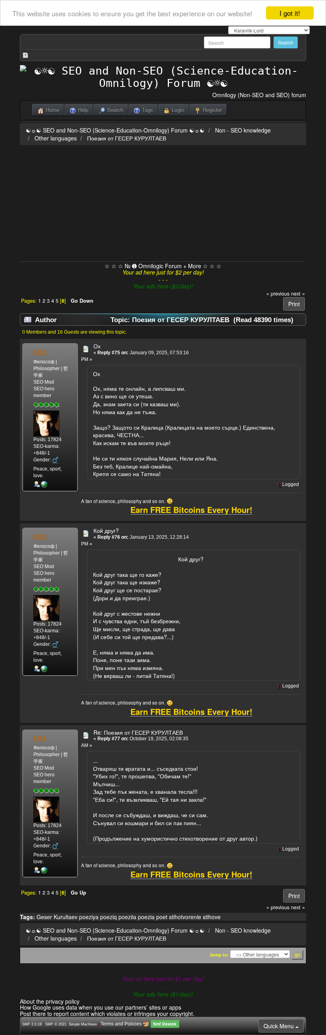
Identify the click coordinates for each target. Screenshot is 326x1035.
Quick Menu (279, 1026)
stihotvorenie (185, 917)
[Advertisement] (163, 201)
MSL (40, 352)
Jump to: (219, 954)
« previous (277, 293)
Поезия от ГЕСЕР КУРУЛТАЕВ (126, 138)
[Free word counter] (44, 484)
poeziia (127, 917)
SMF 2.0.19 (32, 1024)
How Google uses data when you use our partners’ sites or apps (100, 1007)
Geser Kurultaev (57, 917)
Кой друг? (106, 530)
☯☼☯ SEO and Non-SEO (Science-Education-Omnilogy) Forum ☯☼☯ (115, 130)
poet (161, 917)
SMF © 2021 (55, 1024)
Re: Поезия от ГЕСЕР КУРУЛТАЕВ (138, 732)
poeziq (108, 917)
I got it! (289, 13)
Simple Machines (83, 1024)
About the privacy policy (50, 1001)
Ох (97, 346)
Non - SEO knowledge (243, 130)
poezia (146, 917)
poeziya (89, 917)
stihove (212, 917)
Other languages (56, 138)
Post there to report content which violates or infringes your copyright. (107, 1014)
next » (298, 293)
